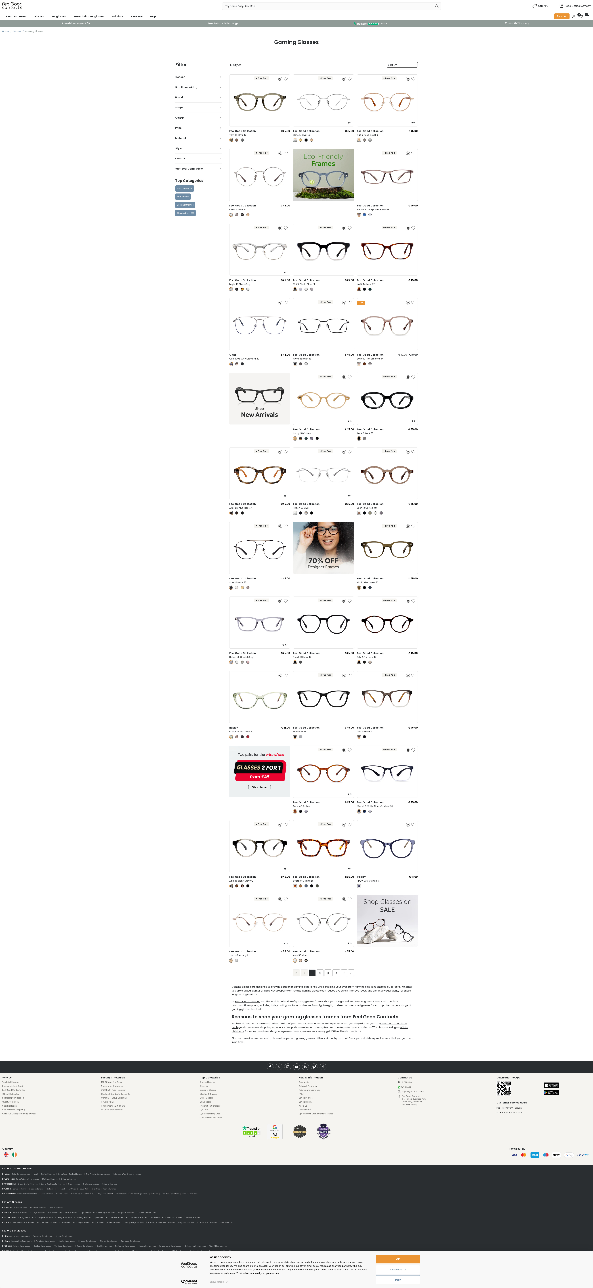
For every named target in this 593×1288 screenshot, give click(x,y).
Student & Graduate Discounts (115, 1094)
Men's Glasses (20, 1207)
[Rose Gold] (312, 140)
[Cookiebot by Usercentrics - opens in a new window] (189, 1282)
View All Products (189, 1194)
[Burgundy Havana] (248, 737)
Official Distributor (10, 1094)
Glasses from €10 (185, 213)
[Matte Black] (364, 737)
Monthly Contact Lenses (44, 1174)
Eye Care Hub (305, 1110)
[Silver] (295, 140)
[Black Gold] (306, 140)
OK (398, 1259)
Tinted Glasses (157, 1217)
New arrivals (183, 196)
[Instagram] (287, 1066)
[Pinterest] (314, 1066)
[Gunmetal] (364, 140)
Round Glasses (55, 1212)
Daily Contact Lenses (21, 1174)
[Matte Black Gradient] (359, 811)
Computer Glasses (45, 1217)
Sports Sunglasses (67, 1241)
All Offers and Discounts (112, 1110)
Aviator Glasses (20, 1212)
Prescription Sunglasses (89, 16)
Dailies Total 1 (62, 1194)
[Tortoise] (359, 289)
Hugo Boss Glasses (187, 1222)
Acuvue (24, 1189)
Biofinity (50, 1189)
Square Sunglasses (147, 1246)
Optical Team (305, 1102)
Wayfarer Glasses (126, 1212)
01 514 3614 (406, 1082)
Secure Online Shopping (13, 1110)
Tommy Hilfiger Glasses (134, 1222)
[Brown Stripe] (231, 513)
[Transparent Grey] (370, 215)
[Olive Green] (359, 588)
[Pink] (237, 737)
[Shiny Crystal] (248, 289)
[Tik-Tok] (323, 1066)
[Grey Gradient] (370, 364)
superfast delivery (365, 1038)
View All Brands (109, 1189)
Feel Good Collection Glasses (26, 1222)
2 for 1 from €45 (184, 188)
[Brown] (237, 364)
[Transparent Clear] (237, 662)
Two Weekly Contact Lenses (98, 1174)
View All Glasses (193, 1217)
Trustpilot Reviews (10, 1082)
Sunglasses (59, 16)
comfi (15, 1189)
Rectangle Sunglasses (125, 1246)
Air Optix (72, 1189)
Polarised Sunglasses (45, 1241)
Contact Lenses (16, 16)
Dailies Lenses (37, 1189)
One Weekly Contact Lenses (70, 1174)
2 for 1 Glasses (206, 1098)
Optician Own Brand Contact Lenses (316, 1114)
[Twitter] (278, 1066)
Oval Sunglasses (104, 1246)
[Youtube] (296, 1066)
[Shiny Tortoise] (242, 289)
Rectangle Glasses (106, 1212)
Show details (217, 1281)
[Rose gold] (231, 960)
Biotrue (97, 1189)
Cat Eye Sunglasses (42, 1246)
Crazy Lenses (74, 1184)
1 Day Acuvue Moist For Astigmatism (131, 1194)
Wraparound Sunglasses (170, 1246)
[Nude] (370, 662)
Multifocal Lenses (50, 1179)
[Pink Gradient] (359, 364)
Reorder (562, 16)
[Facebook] (270, 1066)
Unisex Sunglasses (64, 1236)
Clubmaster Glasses (147, 1212)
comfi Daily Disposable (27, 1194)
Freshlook (61, 1189)
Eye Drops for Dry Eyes (210, 1114)
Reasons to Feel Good (12, 1086)
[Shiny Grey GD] (231, 886)
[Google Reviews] (275, 1138)
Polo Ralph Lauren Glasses (108, 1222)
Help (153, 16)
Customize (396, 1269)
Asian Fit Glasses (174, 1217)
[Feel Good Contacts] (12, 6)
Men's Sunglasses (22, 1236)
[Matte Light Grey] (370, 811)
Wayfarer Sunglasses (64, 1246)
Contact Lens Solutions (211, 1117)
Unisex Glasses (56, 1207)
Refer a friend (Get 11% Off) (113, 1106)
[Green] (370, 513)
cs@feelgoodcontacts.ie (413, 1091)
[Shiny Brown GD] (242, 886)
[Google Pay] (551, 1093)
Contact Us (304, 1082)
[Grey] (312, 289)
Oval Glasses (71, 1212)
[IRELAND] (14, 1154)
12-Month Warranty (517, 23)
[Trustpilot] (251, 1136)
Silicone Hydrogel (110, 1184)
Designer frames (185, 204)
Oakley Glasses (68, 1222)
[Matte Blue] (364, 811)
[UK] (6, 1154)
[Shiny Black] (237, 289)
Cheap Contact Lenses (28, 1184)
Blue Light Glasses (208, 1094)
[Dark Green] (370, 289)
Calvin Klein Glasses (208, 1222)
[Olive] (231, 140)
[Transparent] (306, 289)
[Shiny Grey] (231, 289)
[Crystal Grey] (301, 737)
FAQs (301, 1094)
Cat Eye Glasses (37, 1212)
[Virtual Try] (280, 79)
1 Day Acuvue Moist (105, 1194)
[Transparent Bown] (359, 215)
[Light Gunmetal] (248, 588)
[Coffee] (237, 140)
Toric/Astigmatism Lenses (27, 1179)
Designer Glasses (208, 1090)
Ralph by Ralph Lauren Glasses (161, 1222)
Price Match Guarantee (112, 1086)
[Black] (364, 289)
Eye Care (137, 16)
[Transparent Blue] (364, 215)
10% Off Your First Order (111, 1082)
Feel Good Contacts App (13, 1090)
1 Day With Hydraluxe (170, 1194)
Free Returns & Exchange (223, 23)
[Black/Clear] (295, 289)
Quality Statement (10, 1102)
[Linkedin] (305, 1066)
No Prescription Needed (13, 1098)
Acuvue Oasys (46, 1194)
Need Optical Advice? (578, 6)
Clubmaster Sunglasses (195, 1246)
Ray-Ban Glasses (49, 1222)
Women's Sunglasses (42, 1236)
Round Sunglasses (85, 1246)
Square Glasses (87, 1212)
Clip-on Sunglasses (108, 1241)
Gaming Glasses (83, 1217)
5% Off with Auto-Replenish (113, 1090)
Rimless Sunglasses (87, 1241)
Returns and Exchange (309, 1090)
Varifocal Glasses (139, 1217)
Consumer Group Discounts (114, 1098)
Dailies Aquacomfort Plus (82, 1194)
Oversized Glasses (119, 1217)
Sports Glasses (101, 1217)
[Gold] (301, 140)
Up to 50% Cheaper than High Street (19, 1114)
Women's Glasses (38, 1207)
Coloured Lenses (68, 1179)
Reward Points (107, 1102)
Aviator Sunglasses (21, 1246)
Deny (398, 1279)
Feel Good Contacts (247, 1001)
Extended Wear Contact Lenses (127, 1174)
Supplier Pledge (9, 1106)
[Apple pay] (551, 1085)
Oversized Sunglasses (130, 1241)
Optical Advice (306, 1098)
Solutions (118, 16)
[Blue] (242, 140)
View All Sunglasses (218, 1246)
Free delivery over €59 (76, 23)
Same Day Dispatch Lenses (53, 1184)
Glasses (39, 16)
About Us (303, 1106)
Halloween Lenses (91, 1184)
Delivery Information (308, 1086)
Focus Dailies (84, 1189)
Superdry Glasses (86, 1222)
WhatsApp (406, 1087)
